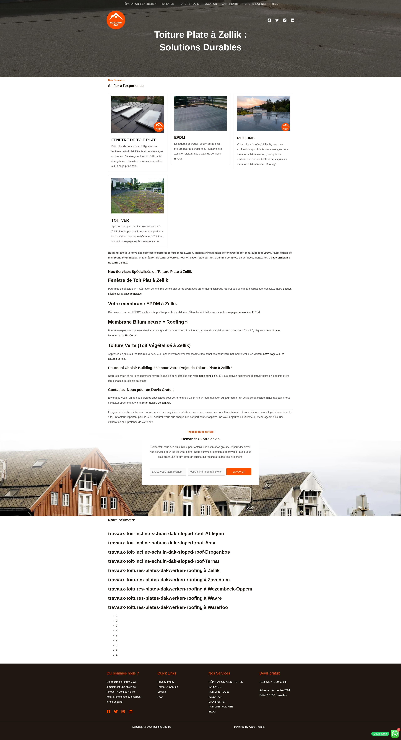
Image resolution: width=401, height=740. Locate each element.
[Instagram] (285, 20)
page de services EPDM (245, 312)
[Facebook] (269, 20)
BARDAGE (167, 4)
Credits (161, 691)
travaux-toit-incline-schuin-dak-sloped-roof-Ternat (163, 561)
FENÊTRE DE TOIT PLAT (133, 140)
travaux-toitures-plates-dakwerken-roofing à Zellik (164, 570)
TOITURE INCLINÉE (254, 4)
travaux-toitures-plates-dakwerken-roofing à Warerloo (168, 607)
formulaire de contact (157, 402)
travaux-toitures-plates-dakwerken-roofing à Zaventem (169, 579)
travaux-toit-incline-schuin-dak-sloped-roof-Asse (162, 542)
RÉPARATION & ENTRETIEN (139, 4)
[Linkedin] (292, 20)
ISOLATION (210, 4)
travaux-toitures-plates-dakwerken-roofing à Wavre (165, 598)
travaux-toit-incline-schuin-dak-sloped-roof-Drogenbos (169, 552)
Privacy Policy (165, 681)
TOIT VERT (121, 220)
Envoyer (239, 471)
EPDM (179, 137)
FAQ (160, 696)
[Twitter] (277, 20)
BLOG (274, 4)
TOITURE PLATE (189, 4)
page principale (208, 375)
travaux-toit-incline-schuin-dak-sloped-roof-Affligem (166, 533)
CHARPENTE (230, 4)
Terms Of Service (167, 686)
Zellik (187, 272)
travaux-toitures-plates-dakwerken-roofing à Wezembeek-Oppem (180, 588)
